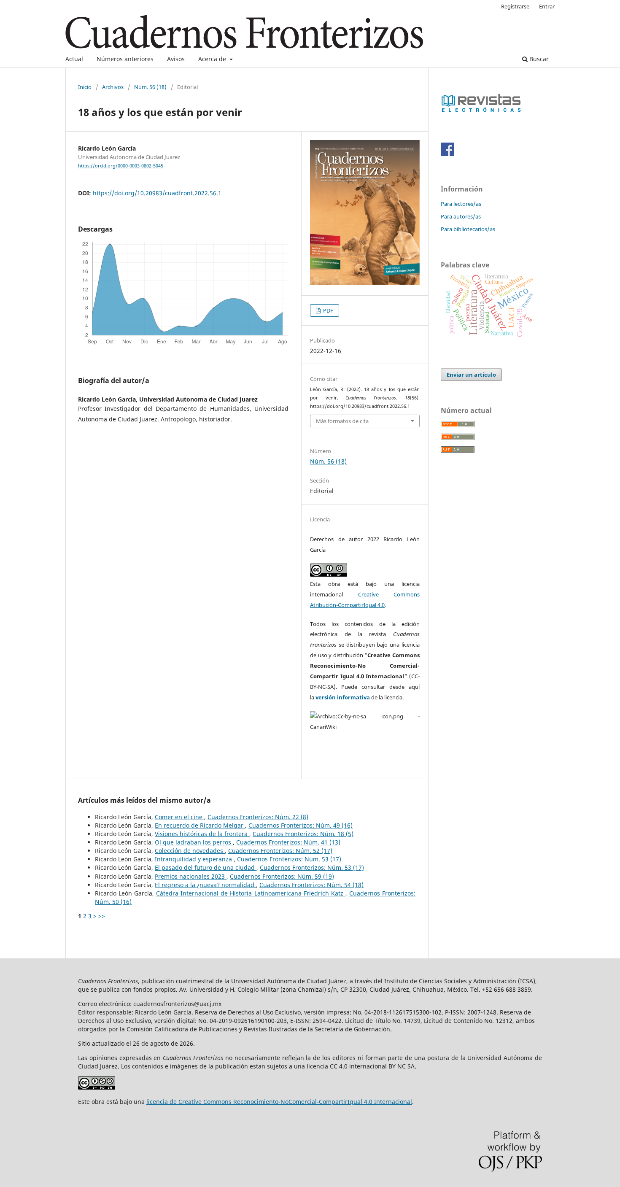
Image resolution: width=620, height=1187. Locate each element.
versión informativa (342, 697)
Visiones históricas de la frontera (202, 834)
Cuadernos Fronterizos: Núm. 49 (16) (300, 825)
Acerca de (213, 59)
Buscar (538, 59)
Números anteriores (125, 59)
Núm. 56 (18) (150, 87)
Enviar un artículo (471, 374)
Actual (74, 59)
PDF (327, 310)
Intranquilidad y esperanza (194, 859)
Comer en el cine (179, 817)
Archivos (113, 87)
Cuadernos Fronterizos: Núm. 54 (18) (311, 885)
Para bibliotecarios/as (468, 229)
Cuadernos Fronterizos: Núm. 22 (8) (258, 817)
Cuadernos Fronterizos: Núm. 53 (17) (289, 859)
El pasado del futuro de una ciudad (205, 867)
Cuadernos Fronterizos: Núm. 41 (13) (288, 842)
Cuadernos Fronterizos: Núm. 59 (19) (282, 876)
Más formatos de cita (342, 421)
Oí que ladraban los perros (194, 842)
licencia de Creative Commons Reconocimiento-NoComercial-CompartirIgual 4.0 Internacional (279, 1102)
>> (101, 916)
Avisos (176, 59)
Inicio (85, 87)
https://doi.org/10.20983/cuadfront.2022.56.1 (157, 193)
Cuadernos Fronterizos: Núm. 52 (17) (280, 851)
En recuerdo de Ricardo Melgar (200, 825)
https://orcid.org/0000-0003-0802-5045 (120, 166)
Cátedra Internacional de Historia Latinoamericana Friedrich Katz (250, 893)
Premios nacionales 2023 (190, 876)
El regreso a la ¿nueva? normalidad (205, 885)
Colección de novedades (190, 851)
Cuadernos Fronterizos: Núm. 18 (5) (303, 834)
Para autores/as (461, 216)
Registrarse (515, 6)
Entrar (547, 6)
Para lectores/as (461, 204)
